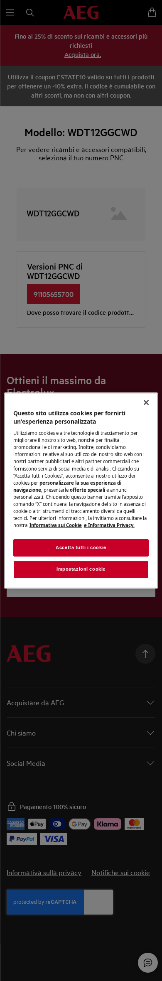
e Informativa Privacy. (109, 525)
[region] (81, 490)
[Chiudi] (146, 402)
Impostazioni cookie (81, 569)
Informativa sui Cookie (55, 525)
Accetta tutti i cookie (81, 547)
